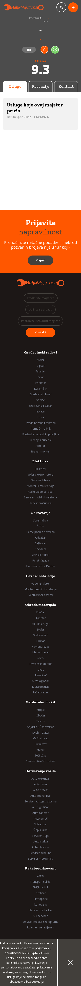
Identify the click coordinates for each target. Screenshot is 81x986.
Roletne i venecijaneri (40, 927)
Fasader (40, 371)
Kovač (40, 658)
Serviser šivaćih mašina (40, 761)
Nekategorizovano (40, 868)
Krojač (40, 710)
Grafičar (41, 893)
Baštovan (40, 543)
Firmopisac (41, 899)
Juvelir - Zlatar (40, 732)
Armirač (40, 446)
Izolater (40, 411)
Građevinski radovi (40, 352)
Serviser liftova (40, 480)
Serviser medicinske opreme (40, 922)
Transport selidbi (40, 881)
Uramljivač (40, 675)
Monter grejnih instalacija (40, 589)
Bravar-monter (40, 451)
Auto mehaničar (40, 796)
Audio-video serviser (40, 491)
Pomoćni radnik (41, 428)
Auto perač (41, 818)
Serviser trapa (40, 836)
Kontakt (66, 86)
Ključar (40, 612)
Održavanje (40, 513)
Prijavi (40, 260)
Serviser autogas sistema (41, 801)
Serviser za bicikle (40, 910)
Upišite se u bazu (40, 309)
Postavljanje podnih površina (40, 434)
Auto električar (40, 778)
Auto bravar (40, 790)
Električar (40, 469)
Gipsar (41, 366)
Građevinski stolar (40, 406)
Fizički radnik (41, 887)
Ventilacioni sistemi (41, 595)
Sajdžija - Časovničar (40, 727)
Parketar (40, 383)
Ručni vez (41, 744)
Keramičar (40, 388)
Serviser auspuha (40, 853)
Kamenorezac (40, 646)
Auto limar (40, 784)
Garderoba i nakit (40, 702)
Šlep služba (40, 830)
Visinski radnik (40, 555)
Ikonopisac (40, 904)
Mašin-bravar (40, 652)
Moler (40, 360)
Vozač (40, 876)
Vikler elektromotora (40, 474)
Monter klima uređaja (40, 486)
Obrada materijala (40, 605)
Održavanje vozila (40, 771)
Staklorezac (40, 635)
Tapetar (41, 618)
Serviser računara (40, 503)
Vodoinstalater (40, 583)
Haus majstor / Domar (40, 566)
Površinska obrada (40, 664)
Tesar (40, 417)
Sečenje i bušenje (40, 440)
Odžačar (40, 537)
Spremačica (40, 520)
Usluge (15, 86)
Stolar (40, 629)
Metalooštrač (40, 686)
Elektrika (40, 461)
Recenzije (40, 86)
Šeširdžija (41, 755)
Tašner (40, 721)
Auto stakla (40, 841)
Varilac (40, 400)
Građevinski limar (41, 394)
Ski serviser (40, 916)
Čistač (40, 526)
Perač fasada (40, 560)
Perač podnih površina (40, 532)
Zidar (40, 377)
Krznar (40, 750)
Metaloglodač (40, 681)
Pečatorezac (41, 692)
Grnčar (40, 641)
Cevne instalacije (40, 576)
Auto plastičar (40, 847)
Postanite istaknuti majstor (40, 321)
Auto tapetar (40, 813)
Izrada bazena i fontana (41, 423)
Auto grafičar (40, 807)
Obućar (40, 715)
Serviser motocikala (40, 858)
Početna (34, 18)
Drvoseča (40, 549)
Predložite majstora (40, 298)
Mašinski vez (40, 738)
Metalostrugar (40, 624)
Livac (40, 669)
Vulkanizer (40, 824)
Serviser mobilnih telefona (40, 497)
